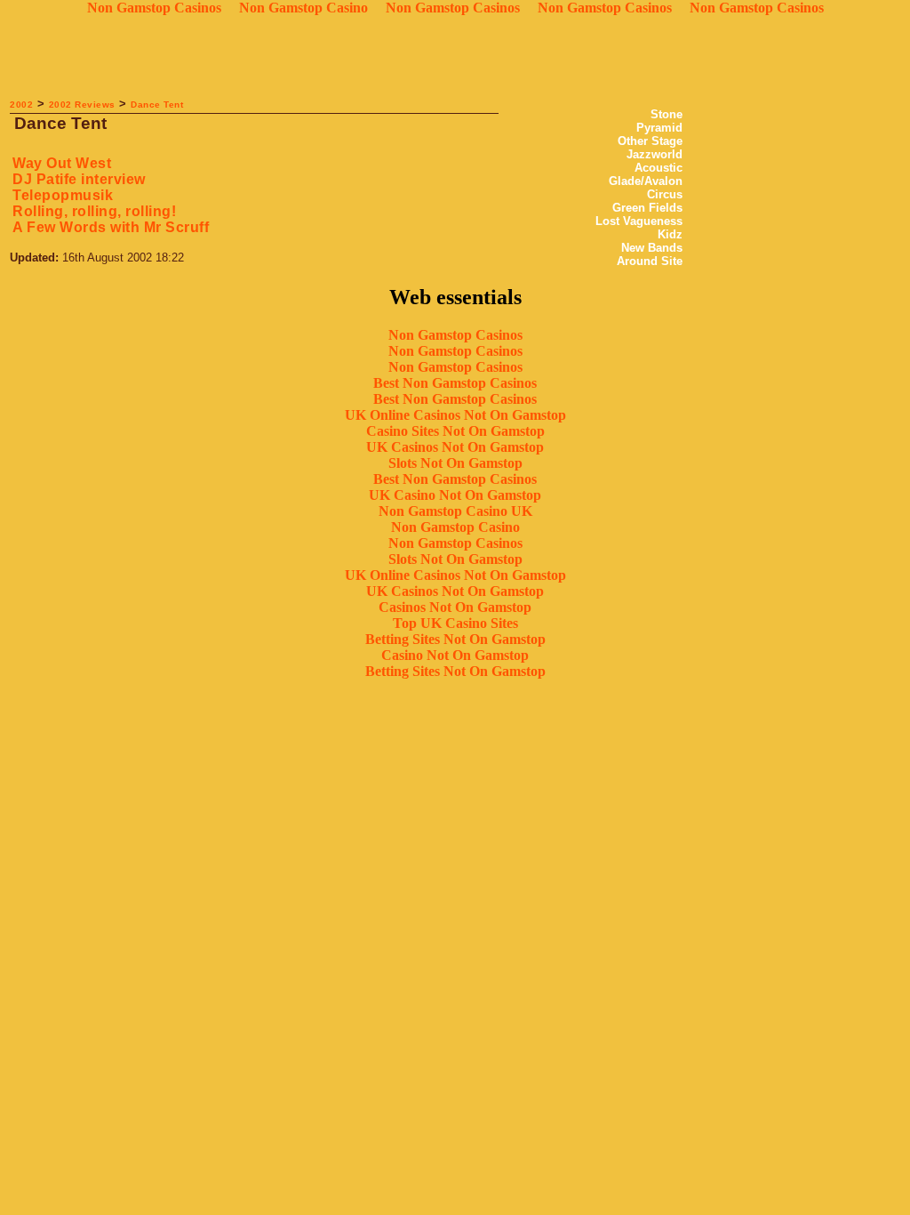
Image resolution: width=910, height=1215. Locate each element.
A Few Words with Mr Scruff (110, 227)
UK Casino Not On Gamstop (455, 495)
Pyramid (659, 127)
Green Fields (647, 207)
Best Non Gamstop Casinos (455, 382)
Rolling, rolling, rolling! (94, 211)
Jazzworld (654, 154)
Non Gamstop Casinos (455, 334)
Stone (666, 114)
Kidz (670, 234)
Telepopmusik (62, 195)
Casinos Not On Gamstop (455, 607)
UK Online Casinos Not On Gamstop (455, 414)
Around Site (649, 261)
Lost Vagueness (638, 221)
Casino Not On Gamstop (455, 655)
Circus (664, 194)
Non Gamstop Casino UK (455, 511)
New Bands (651, 247)
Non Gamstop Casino (455, 527)
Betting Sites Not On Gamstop (455, 639)
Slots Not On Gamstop (455, 463)
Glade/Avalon (645, 181)
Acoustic (658, 167)
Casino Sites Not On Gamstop (455, 431)
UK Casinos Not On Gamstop (455, 447)
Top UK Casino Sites (455, 623)
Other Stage (650, 141)
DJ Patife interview (79, 179)
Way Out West (61, 163)
